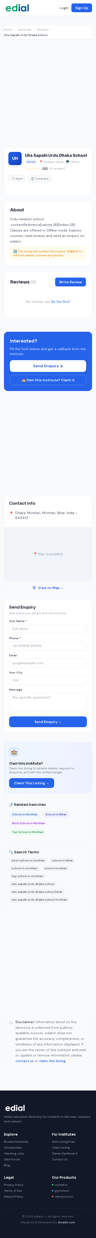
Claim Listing (61, 1148)
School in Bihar (56, 814)
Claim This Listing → (31, 783)
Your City (15, 672)
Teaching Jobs (14, 1153)
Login (64, 8)
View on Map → (51, 588)
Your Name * (18, 621)
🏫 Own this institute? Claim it (48, 380)
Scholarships (13, 1148)
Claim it (72, 251)
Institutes (24, 30)
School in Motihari (25, 814)
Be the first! (60, 301)
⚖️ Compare (39, 179)
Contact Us (60, 1159)
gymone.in (62, 1191)
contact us (25, 1061)
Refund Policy (13, 1197)
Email (13, 655)
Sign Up (81, 8)
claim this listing (52, 1061)
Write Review (70, 282)
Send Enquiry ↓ (48, 365)
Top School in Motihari (28, 832)
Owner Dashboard (64, 1153)
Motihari (43, 30)
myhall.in (61, 1185)
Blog (7, 1165)
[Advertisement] (48, 96)
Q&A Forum (12, 1159)
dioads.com (66, 1222)
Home (8, 30)
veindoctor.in (64, 1197)
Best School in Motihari (28, 823)
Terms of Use (13, 1191)
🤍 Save (16, 179)
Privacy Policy (13, 1185)
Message (15, 690)
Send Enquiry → (48, 722)
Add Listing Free (63, 1142)
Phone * (15, 638)
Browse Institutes (16, 1142)
